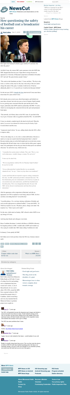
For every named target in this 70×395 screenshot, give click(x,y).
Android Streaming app (42, 371)
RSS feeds (55, 369)
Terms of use (56, 379)
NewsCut (47, 22)
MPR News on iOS (24, 369)
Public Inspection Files (59, 384)
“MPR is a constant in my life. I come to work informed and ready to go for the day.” (53, 10)
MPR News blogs (23, 373)
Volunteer (38, 382)
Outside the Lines (19, 92)
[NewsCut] (19, 10)
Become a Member (41, 379)
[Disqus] (21, 327)
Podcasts (38, 373)
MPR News (12, 12)
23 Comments (35, 32)
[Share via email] (27, 32)
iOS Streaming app (41, 369)
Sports (3, 18)
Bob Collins (7, 32)
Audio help (4, 372)
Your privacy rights (58, 382)
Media (7, 244)
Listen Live (7, 369)
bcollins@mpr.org (11, 273)
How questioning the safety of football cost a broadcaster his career (20, 24)
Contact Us (21, 384)
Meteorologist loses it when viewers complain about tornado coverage (31, 282)
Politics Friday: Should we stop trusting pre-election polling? (56, 30)
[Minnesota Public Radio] (6, 2)
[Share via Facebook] (24, 32)
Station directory (57, 373)
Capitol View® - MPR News (52, 27)
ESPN (2, 244)
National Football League (18, 244)
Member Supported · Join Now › (52, 5)
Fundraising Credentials (43, 384)
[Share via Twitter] (28, 34)
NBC (2, 246)
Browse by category (8, 262)
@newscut (9, 275)
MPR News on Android (25, 371)
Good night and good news (31, 271)
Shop (20, 387)
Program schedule (58, 371)
